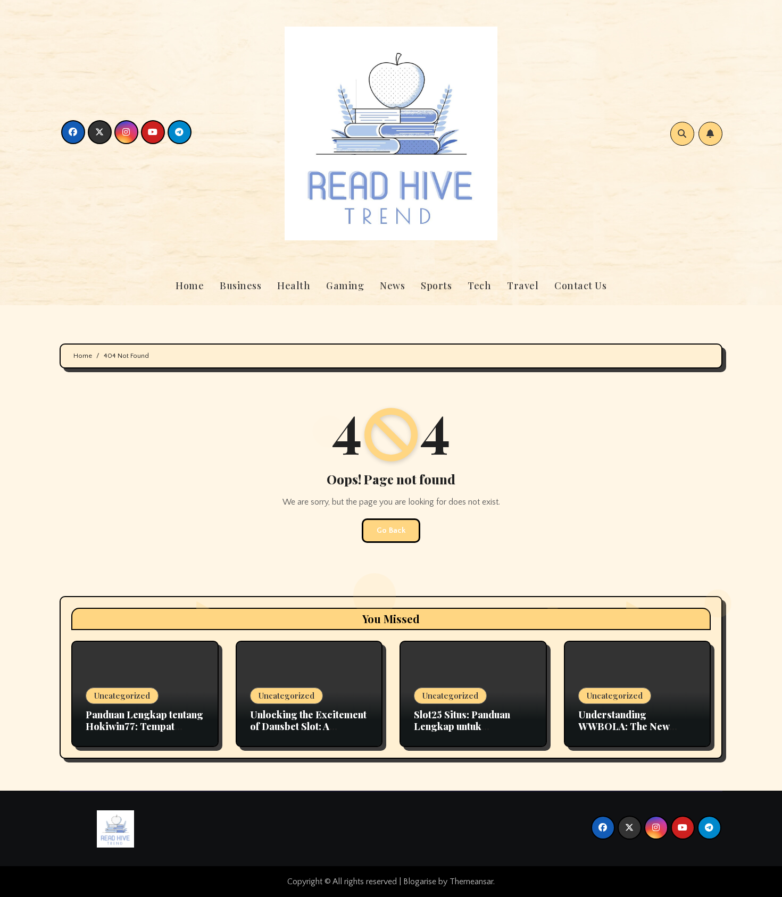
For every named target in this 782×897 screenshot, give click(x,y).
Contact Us (580, 285)
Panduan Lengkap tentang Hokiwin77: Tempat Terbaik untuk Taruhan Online (144, 732)
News (392, 285)
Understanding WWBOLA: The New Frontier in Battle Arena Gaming (631, 732)
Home (190, 285)
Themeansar (471, 881)
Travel (522, 285)
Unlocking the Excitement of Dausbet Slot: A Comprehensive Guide (308, 726)
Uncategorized (122, 695)
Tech (479, 285)
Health (293, 285)
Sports (436, 285)
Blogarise (419, 881)
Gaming (345, 285)
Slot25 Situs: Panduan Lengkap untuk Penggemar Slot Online (466, 726)
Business (240, 285)
